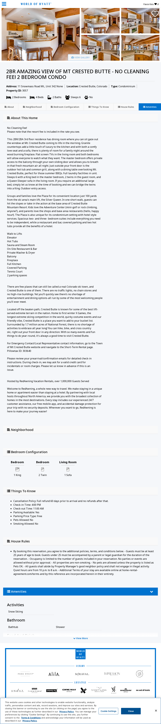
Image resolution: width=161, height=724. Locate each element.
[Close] (156, 710)
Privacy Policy (66, 711)
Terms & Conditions (31, 717)
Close (131, 711)
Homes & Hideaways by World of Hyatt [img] (35, 4)
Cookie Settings (109, 711)
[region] (80, 711)
